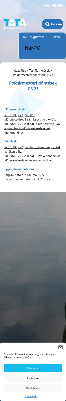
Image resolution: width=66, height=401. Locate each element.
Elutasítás (33, 378)
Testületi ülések (39, 70)
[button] (60, 347)
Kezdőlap (20, 70)
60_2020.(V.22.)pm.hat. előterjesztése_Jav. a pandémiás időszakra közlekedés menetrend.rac (32, 128)
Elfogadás (33, 368)
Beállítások (33, 388)
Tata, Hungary (42, 48)
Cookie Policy (31, 396)
